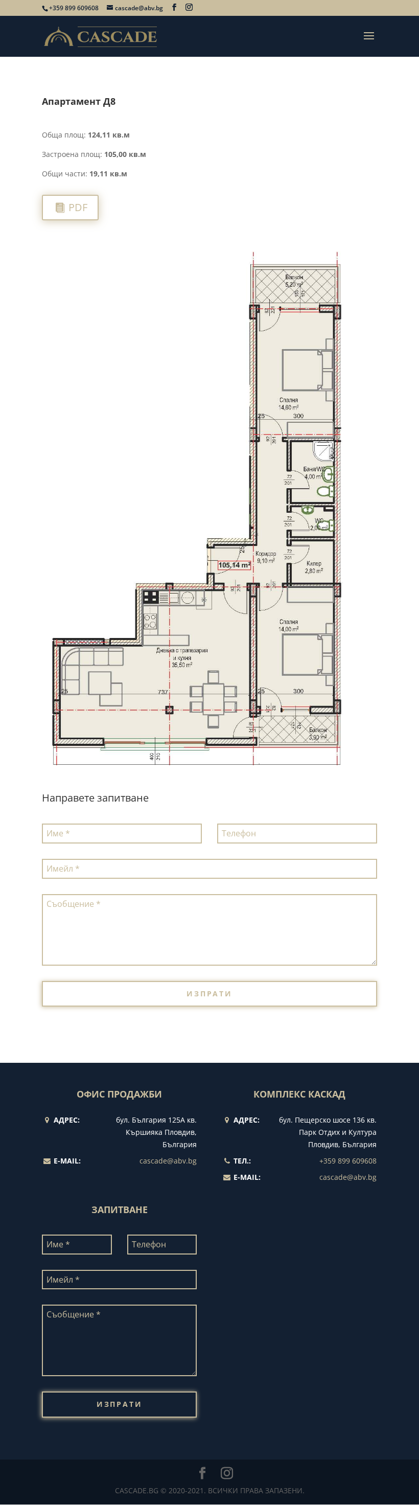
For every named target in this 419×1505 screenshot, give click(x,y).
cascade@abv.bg (168, 1161)
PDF (77, 207)
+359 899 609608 (74, 8)
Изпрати (209, 993)
